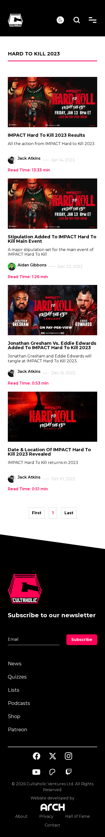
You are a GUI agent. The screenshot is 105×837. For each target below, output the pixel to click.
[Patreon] (52, 772)
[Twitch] (69, 772)
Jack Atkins (29, 158)
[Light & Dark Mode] (60, 20)
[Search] (76, 20)
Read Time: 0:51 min (28, 489)
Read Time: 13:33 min (29, 170)
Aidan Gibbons (32, 265)
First (36, 513)
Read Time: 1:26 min (28, 276)
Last (68, 513)
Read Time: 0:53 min (28, 383)
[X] (52, 756)
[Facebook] (37, 756)
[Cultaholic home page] (32, 20)
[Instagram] (69, 756)
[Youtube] (37, 772)
